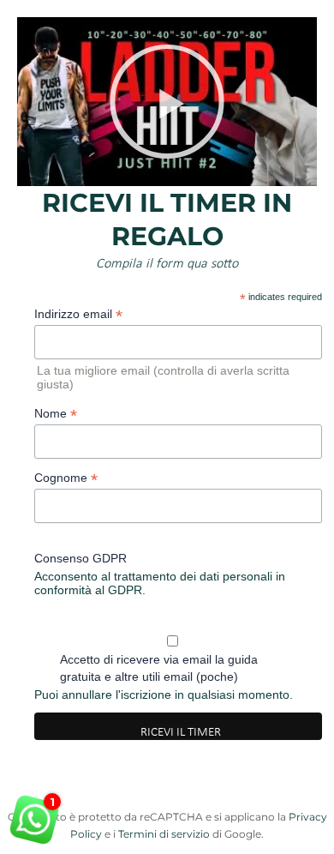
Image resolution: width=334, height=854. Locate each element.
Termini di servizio (164, 833)
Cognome (66, 478)
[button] (167, 101)
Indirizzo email (78, 314)
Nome (55, 414)
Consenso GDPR (80, 558)
